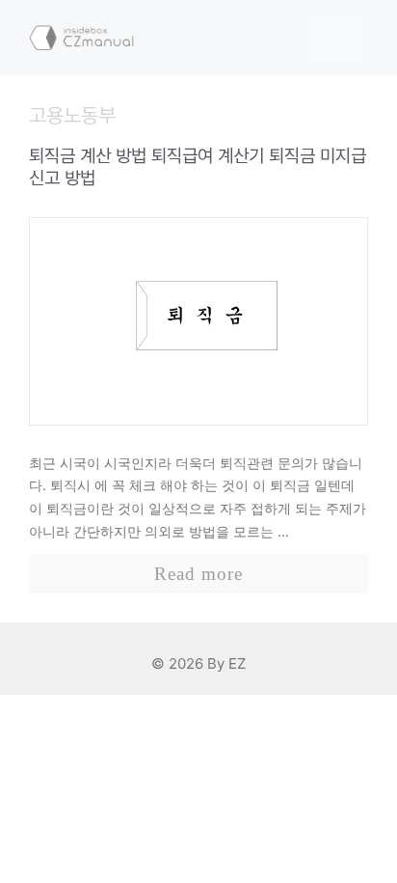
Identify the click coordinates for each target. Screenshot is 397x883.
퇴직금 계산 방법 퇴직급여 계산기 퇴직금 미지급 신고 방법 (197, 167)
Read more (198, 574)
